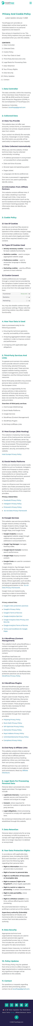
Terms (8, 1012)
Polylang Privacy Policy (12, 719)
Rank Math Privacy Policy (13, 723)
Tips (21, 1009)
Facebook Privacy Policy (12, 500)
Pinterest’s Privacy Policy (13, 507)
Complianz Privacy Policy (13, 740)
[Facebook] (16, 1005)
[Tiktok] (26, 1005)
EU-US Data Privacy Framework (15, 511)
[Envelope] (6, 1005)
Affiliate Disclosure (20, 1012)
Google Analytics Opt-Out (13, 616)
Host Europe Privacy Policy (11, 454)
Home (10, 1009)
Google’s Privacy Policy (12, 609)
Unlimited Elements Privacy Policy (16, 737)
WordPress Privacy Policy (11, 676)
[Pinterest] (21, 1005)
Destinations (26, 1009)
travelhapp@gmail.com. (21, 989)
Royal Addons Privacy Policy (14, 733)
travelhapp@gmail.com (16, 107)
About (4, 1012)
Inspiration (16, 1009)
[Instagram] (11, 1005)
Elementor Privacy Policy (13, 730)
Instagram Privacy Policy (12, 504)
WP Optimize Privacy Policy (14, 726)
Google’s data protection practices (16, 606)
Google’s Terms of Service (13, 613)
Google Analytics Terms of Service (16, 625)
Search (29, 1012)
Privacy (13, 1012)
